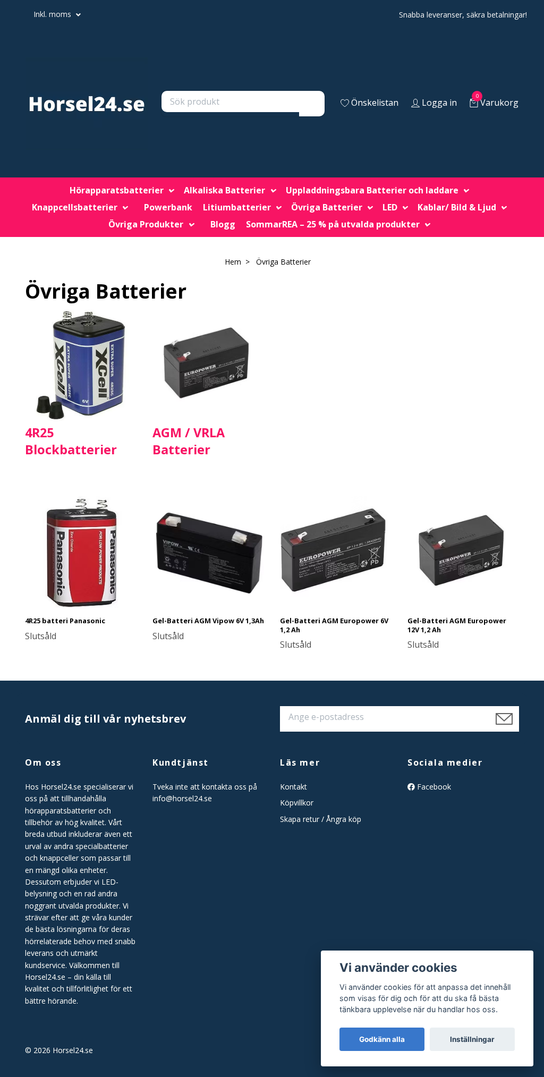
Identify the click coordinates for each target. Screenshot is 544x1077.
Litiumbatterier (237, 207)
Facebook (433, 787)
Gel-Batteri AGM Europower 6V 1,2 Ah (334, 625)
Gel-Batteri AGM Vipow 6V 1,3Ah (208, 620)
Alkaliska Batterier (224, 190)
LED (389, 207)
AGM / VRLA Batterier (188, 441)
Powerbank (168, 207)
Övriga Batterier (326, 207)
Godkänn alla (382, 1039)
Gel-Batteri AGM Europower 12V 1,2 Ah (456, 625)
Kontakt (293, 787)
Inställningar (472, 1039)
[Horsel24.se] (87, 103)
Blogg (222, 224)
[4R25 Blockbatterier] (81, 363)
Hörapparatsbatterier (117, 190)
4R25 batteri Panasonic (65, 620)
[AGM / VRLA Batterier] (208, 363)
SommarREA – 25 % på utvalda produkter (333, 224)
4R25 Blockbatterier (71, 441)
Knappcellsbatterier (74, 207)
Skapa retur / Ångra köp (320, 819)
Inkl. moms (53, 14)
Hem (233, 262)
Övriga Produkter (145, 224)
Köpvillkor (296, 803)
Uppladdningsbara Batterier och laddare (372, 190)
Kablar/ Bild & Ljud (457, 207)
